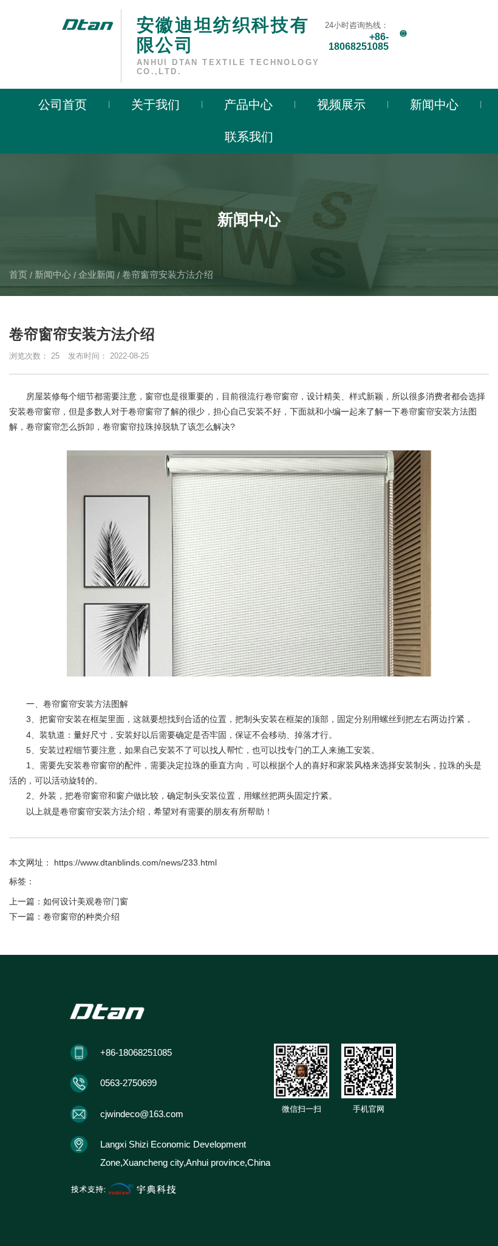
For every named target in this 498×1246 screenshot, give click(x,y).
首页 (19, 274)
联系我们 (249, 136)
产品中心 (248, 104)
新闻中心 (434, 104)
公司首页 (62, 104)
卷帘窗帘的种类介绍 (81, 916)
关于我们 (155, 104)
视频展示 (341, 104)
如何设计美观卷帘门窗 (85, 901)
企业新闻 (96, 274)
